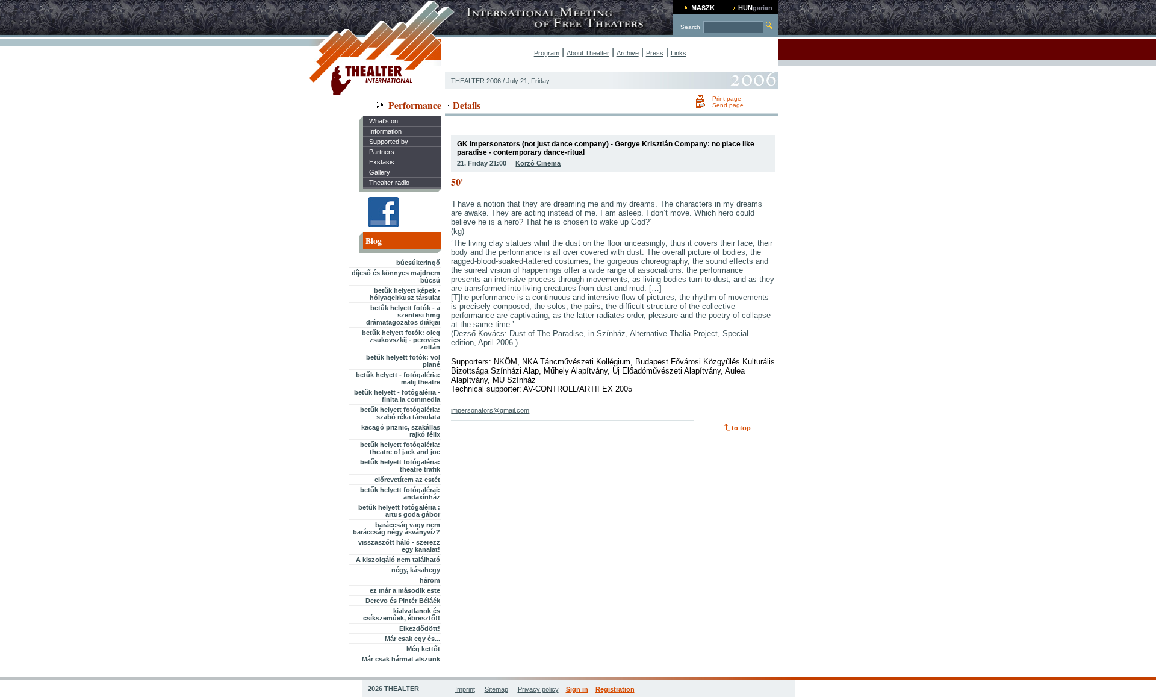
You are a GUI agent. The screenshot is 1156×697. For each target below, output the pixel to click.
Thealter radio (389, 182)
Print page (726, 98)
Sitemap (496, 689)
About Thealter (588, 53)
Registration (615, 689)
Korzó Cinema (538, 163)
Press (654, 53)
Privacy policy (538, 689)
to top (741, 427)
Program (546, 53)
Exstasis (381, 162)
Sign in (577, 689)
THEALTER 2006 (476, 80)
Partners (381, 151)
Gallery (379, 172)
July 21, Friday (528, 80)
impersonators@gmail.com (490, 410)
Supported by (388, 141)
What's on (383, 121)
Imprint (465, 689)
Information (385, 131)
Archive (628, 53)
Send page (728, 105)
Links (678, 53)
